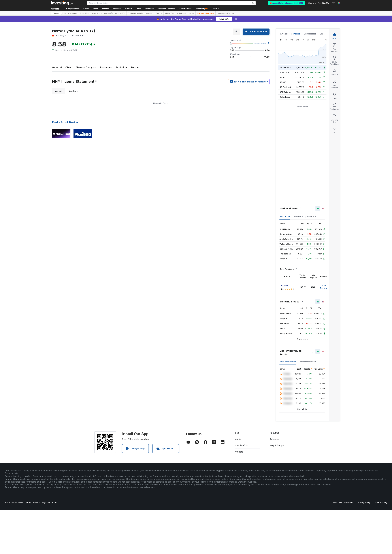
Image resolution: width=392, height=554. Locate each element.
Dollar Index (284, 97)
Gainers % (298, 216)
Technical (121, 67)
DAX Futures (285, 92)
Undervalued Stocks (225, 13)
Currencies (284, 34)
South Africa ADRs (135, 13)
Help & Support (277, 445)
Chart (68, 67)
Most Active (284, 216)
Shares (56, 13)
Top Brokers (286, 269)
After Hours (97, 13)
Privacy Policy (364, 502)
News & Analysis (86, 67)
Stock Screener (185, 9)
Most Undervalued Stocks (290, 352)
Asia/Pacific (182, 13)
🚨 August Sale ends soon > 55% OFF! (286, 3)
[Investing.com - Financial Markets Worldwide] (63, 3)
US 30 (282, 77)
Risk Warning (381, 502)
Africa (191, 13)
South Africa (85, 13)
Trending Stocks (289, 301)
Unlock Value (260, 43)
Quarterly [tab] (73, 91)
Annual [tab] (58, 91)
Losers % (311, 216)
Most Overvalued (308, 362)
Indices (296, 34)
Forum (135, 67)
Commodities (310, 34)
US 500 (282, 82)
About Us (274, 433)
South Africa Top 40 (288, 67)
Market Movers (288, 208)
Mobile (238, 439)
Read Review (323, 287)
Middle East (170, 13)
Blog (237, 433)
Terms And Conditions (343, 502)
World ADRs (120, 13)
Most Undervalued (287, 362)
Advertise (274, 439)
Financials (106, 67)
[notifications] (333, 2)
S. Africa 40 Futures (288, 72)
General (57, 67)
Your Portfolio (241, 445)
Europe (159, 13)
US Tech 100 (285, 87)
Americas (149, 13)
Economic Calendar (166, 9)
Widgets (239, 451)
